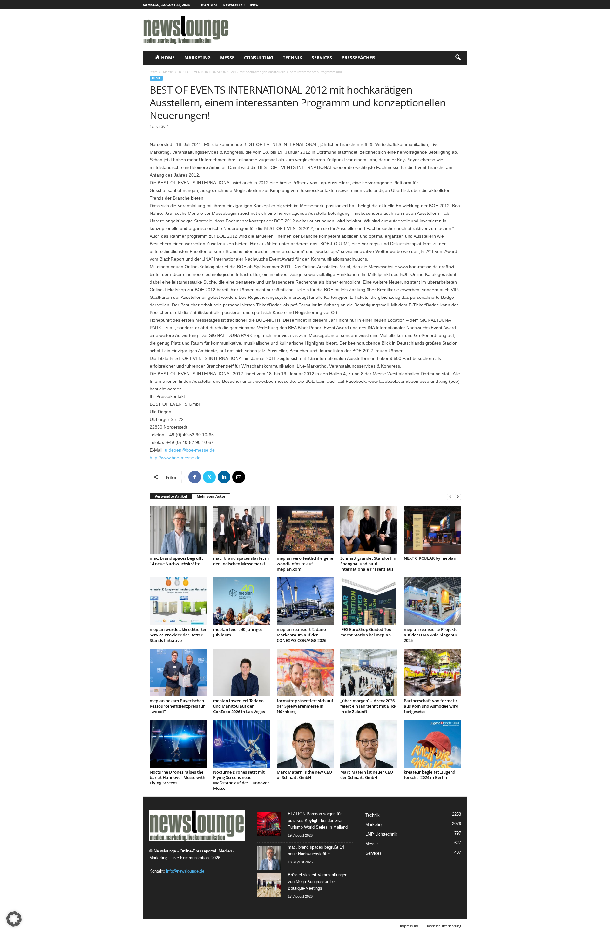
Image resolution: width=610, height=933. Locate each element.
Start (153, 71)
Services (322, 57)
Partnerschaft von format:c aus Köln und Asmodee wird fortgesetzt (431, 706)
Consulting (258, 57)
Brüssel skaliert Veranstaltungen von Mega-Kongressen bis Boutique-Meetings (317, 882)
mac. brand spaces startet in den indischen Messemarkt (241, 560)
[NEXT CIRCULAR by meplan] (432, 530)
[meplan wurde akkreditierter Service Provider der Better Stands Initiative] (178, 601)
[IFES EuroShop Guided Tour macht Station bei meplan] (368, 601)
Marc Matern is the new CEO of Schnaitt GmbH (304, 774)
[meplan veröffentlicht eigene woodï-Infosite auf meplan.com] (305, 530)
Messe (227, 57)
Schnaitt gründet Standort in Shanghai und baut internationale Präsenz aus (368, 563)
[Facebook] (194, 477)
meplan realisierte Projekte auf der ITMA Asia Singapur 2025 (431, 635)
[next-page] (458, 496)
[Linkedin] (224, 477)
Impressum (409, 925)
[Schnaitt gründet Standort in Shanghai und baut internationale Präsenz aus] (368, 530)
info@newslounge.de (185, 871)
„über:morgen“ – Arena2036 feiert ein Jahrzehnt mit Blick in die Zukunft (368, 706)
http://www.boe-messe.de (175, 457)
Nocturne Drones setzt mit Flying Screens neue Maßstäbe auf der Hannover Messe (241, 780)
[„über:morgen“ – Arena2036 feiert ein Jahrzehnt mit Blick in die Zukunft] (368, 672)
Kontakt (209, 4)
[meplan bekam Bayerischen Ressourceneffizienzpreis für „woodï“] (178, 672)
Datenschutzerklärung (443, 925)
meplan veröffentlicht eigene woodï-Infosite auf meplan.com (305, 563)
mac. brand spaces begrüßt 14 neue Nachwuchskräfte (176, 560)
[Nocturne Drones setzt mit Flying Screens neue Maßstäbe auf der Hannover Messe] (241, 744)
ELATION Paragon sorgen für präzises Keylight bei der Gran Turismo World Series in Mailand (318, 820)
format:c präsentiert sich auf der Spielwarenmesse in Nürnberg (305, 706)
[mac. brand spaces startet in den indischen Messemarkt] (241, 530)
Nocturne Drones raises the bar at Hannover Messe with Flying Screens (177, 777)
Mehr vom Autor (211, 496)
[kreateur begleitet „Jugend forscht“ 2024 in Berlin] (432, 744)
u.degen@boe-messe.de (190, 449)
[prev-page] (450, 496)
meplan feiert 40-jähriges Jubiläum (237, 632)
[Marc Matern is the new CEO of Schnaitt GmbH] (305, 744)
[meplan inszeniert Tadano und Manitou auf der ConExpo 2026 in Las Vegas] (241, 672)
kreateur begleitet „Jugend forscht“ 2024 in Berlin (429, 774)
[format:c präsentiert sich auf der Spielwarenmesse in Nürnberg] (305, 672)
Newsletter (234, 4)
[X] (209, 477)
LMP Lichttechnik (381, 834)
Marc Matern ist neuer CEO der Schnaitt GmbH (366, 774)
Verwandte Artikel (171, 496)
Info (254, 4)
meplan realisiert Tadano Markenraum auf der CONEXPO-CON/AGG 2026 (301, 635)
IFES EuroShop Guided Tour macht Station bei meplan (366, 632)
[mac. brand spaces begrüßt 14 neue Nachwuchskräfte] (178, 530)
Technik (292, 57)
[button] (458, 58)
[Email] (238, 477)
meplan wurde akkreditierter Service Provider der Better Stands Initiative (178, 635)
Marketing (197, 57)
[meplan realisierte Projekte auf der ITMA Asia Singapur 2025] (432, 601)
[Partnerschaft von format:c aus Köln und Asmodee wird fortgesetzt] (432, 672)
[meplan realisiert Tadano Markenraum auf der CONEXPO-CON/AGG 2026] (305, 601)
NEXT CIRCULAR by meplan (430, 558)
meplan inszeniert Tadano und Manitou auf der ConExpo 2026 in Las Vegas (239, 706)
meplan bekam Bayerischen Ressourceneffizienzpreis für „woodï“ (177, 706)
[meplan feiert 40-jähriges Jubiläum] (241, 601)
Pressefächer (358, 57)
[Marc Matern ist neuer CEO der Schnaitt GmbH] (368, 744)
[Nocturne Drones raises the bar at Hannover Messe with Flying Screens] (178, 744)
